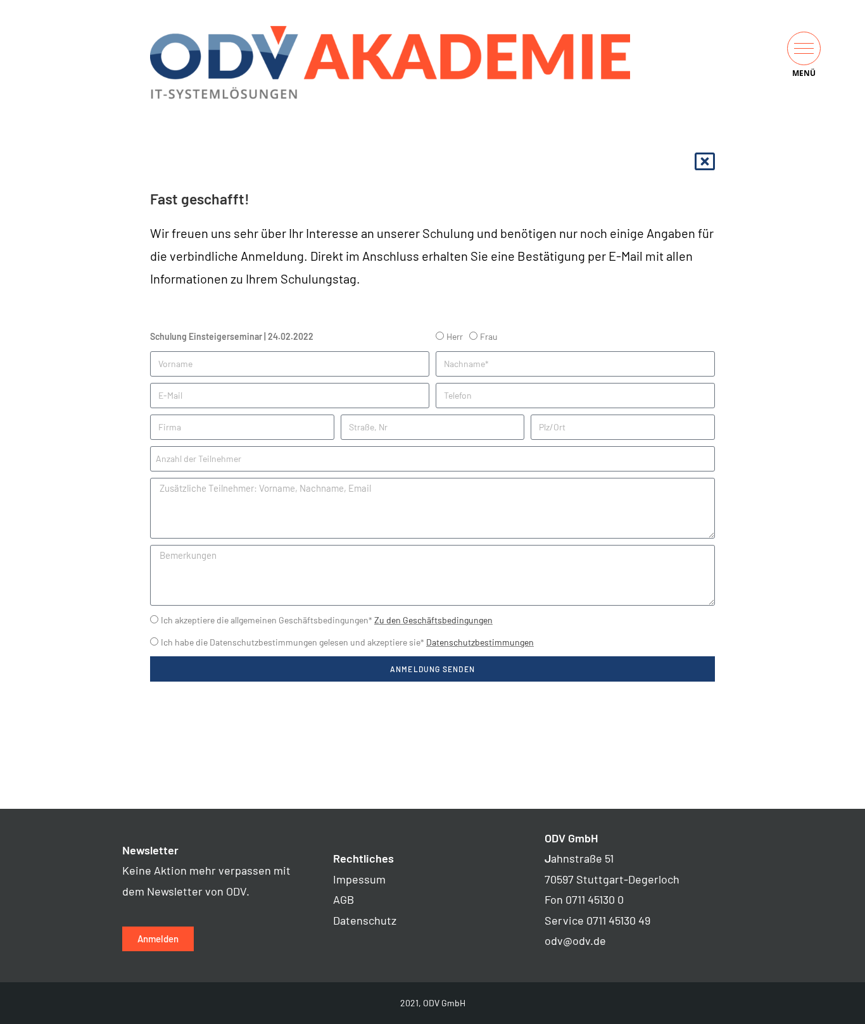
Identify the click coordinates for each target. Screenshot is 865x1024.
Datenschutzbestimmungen (480, 642)
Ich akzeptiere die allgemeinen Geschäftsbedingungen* (327, 620)
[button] (804, 48)
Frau (489, 336)
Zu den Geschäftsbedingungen (433, 620)
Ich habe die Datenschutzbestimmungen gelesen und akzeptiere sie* (347, 642)
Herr (454, 336)
